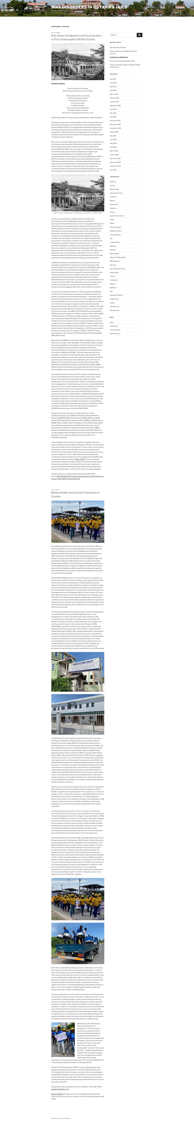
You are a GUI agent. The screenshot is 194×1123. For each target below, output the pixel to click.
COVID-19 (113, 197)
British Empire (114, 189)
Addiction (113, 182)
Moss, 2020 (79, 459)
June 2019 (113, 170)
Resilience (113, 287)
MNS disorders (114, 261)
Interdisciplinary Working (118, 47)
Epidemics (113, 208)
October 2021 (114, 101)
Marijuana (113, 246)
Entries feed (114, 326)
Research (113, 284)
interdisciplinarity (115, 235)
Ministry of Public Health (117, 257)
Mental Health (114, 253)
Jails (111, 238)
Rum (111, 291)
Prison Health (114, 272)
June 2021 (113, 109)
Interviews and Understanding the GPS (122, 61)
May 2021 (113, 113)
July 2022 (113, 79)
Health (112, 219)
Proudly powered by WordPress (61, 1118)
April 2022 (113, 90)
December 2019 (115, 158)
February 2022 (114, 98)
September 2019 (115, 166)
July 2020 (113, 136)
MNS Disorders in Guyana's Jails (89, 7)
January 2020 (114, 155)
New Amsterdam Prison (117, 269)
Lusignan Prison (115, 242)
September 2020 (115, 128)
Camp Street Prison (116, 193)
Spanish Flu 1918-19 (116, 295)
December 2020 (115, 120)
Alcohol (112, 185)
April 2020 (113, 147)
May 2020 (113, 143)
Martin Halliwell (57, 1094)
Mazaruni (113, 250)
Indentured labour (115, 227)
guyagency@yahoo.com (60, 1089)
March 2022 (114, 94)
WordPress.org (115, 333)
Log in (112, 322)
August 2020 (114, 132)
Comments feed (115, 330)
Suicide (112, 303)
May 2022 (113, 86)
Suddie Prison (114, 299)
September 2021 (115, 105)
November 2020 (115, 124)
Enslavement (114, 204)
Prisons (112, 276)
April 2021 (113, 117)
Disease (112, 200)
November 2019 (115, 162)
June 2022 (113, 83)
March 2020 (114, 151)
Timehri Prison (114, 306)
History (112, 223)
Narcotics (113, 265)
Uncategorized (114, 310)
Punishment (114, 280)
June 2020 (113, 139)
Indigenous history (116, 231)
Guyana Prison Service (117, 216)
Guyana (112, 212)
